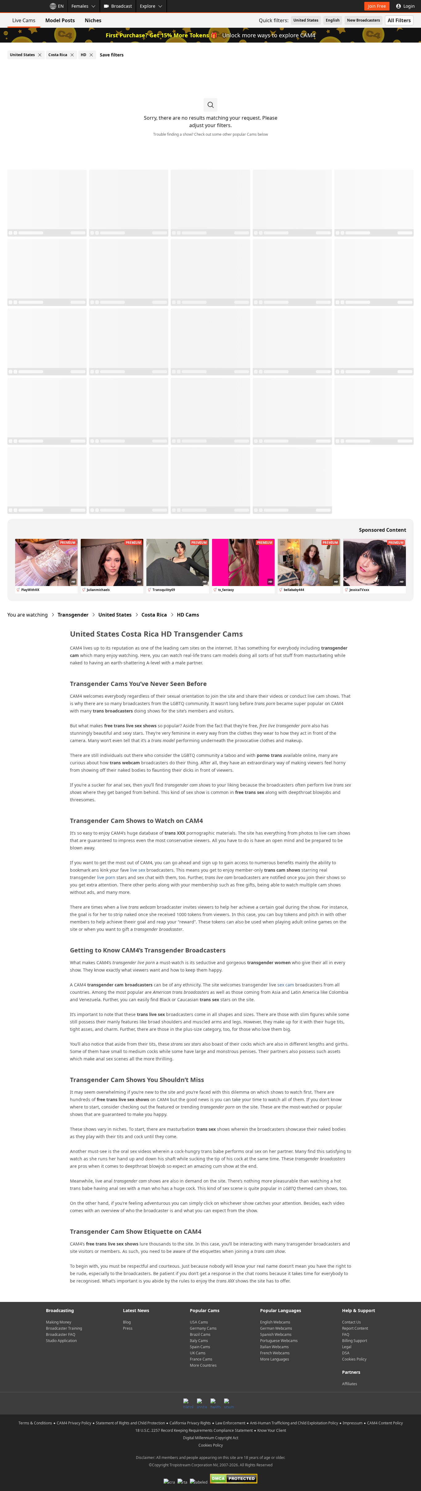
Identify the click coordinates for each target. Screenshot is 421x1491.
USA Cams (199, 1322)
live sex (137, 870)
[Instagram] (202, 1403)
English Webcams (275, 1322)
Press (128, 1328)
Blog (127, 1322)
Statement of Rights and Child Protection (130, 1423)
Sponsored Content (382, 530)
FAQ (345, 1334)
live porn (106, 877)
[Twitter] (215, 1403)
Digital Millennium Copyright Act (210, 1437)
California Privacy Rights (190, 1423)
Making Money (58, 1322)
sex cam (285, 985)
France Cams (201, 1359)
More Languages (274, 1359)
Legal (346, 1346)
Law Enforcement (230, 1423)
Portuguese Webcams (279, 1340)
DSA (345, 1353)
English (333, 20)
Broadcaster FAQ (60, 1334)
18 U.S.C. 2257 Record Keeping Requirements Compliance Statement (194, 1430)
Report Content (355, 1328)
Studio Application (61, 1340)
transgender (73, 614)
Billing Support (354, 1340)
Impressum (352, 1423)
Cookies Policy (354, 1359)
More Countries (203, 1365)
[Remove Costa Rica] (72, 55)
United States (305, 20)
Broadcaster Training (64, 1328)
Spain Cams (200, 1346)
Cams (188, 614)
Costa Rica (154, 614)
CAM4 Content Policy (385, 1423)
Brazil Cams (200, 1334)
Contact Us (351, 1322)
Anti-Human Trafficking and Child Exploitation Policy (294, 1423)
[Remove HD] (91, 55)
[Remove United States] (39, 55)
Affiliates (349, 1383)
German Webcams (276, 1328)
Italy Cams (199, 1340)
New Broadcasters (363, 20)
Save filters (112, 55)
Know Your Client (271, 1430)
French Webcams (275, 1353)
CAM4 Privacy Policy (74, 1423)
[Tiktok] (188, 1403)
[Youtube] (229, 1403)
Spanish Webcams (276, 1334)
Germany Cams (203, 1328)
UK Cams (198, 1353)
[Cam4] (22, 6)
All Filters (399, 20)
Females (80, 6)
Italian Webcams (274, 1346)
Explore (147, 6)
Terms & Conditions (35, 1423)
